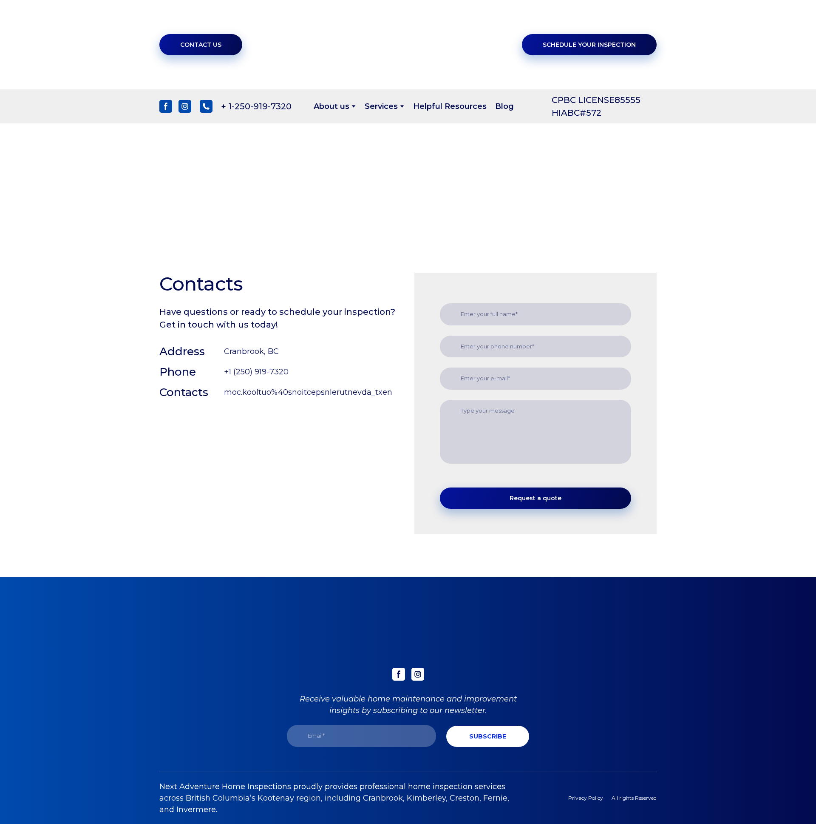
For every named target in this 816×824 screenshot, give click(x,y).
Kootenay (276, 798)
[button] (200, 44)
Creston (464, 798)
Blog (504, 106)
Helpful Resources (450, 106)
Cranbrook (383, 798)
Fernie (495, 798)
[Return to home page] (414, 45)
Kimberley (426, 798)
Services (381, 106)
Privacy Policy (585, 798)
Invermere (196, 809)
